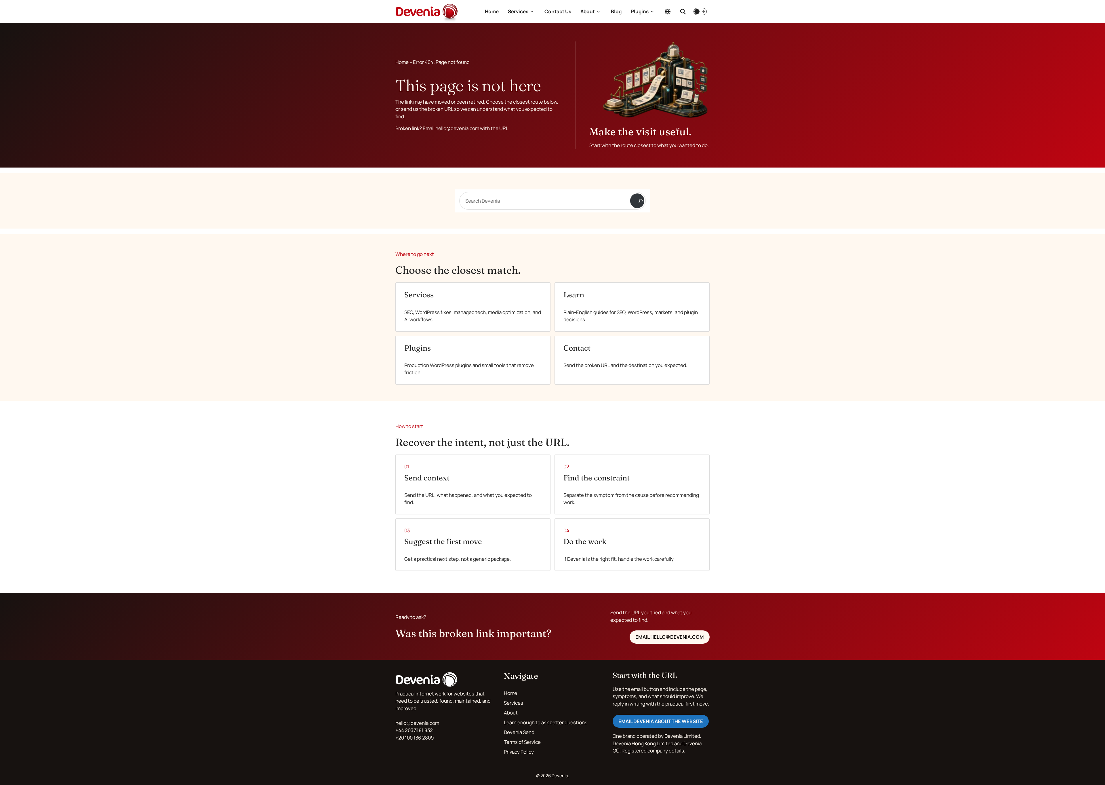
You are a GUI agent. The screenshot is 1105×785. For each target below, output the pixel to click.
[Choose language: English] (667, 11)
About (587, 11)
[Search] (637, 200)
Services (518, 11)
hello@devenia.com (417, 723)
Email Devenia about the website (660, 721)
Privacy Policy (519, 751)
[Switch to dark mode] (700, 11)
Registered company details (653, 750)
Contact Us (557, 11)
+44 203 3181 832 (414, 730)
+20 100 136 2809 (414, 737)
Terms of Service (522, 742)
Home (492, 11)
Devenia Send (519, 732)
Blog (616, 11)
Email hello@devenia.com (669, 637)
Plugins (640, 11)
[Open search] (683, 11)
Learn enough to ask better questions (545, 722)
